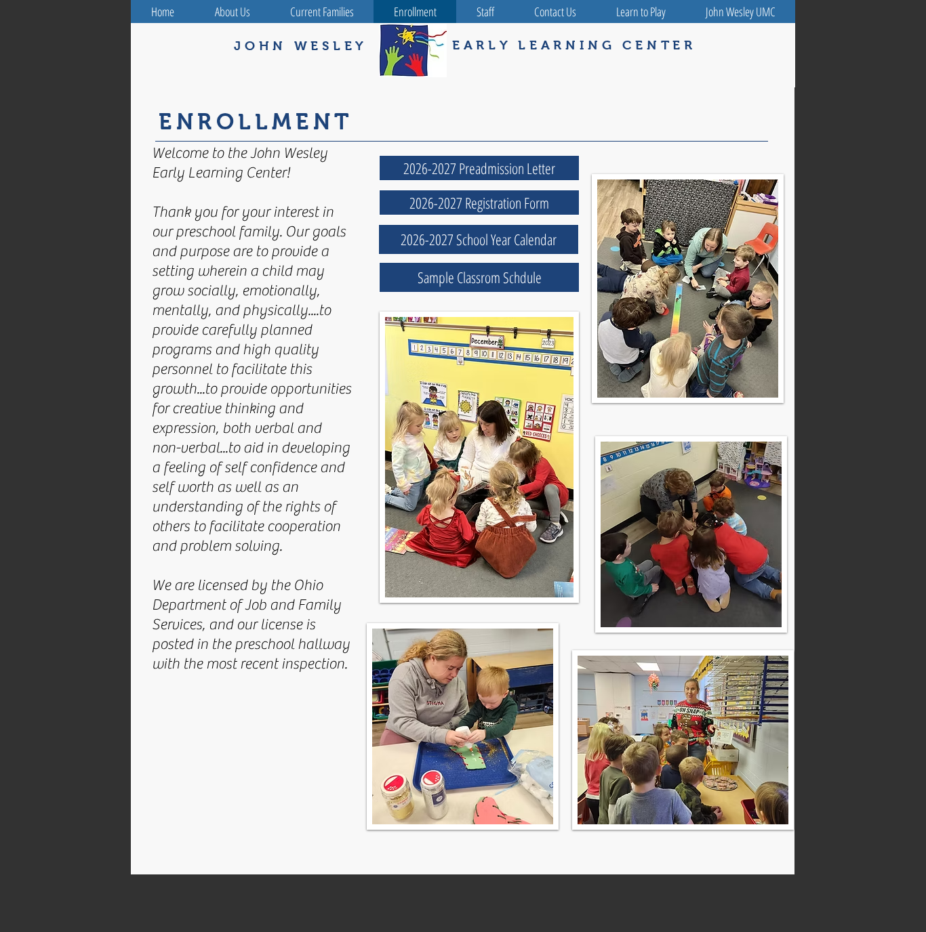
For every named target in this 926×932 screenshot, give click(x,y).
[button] (478, 239)
